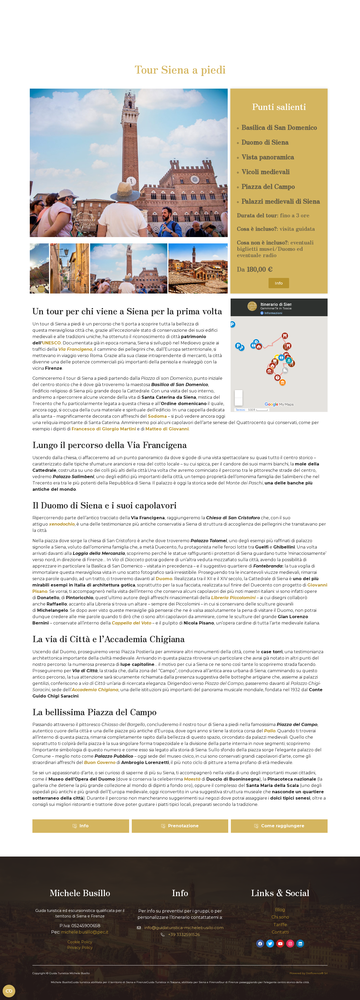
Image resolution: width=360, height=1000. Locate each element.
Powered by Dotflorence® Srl (309, 973)
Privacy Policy (80, 947)
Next (220, 269)
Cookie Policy (79, 942)
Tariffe (280, 924)
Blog (280, 909)
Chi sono (280, 917)
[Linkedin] (300, 944)
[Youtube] (280, 944)
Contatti (280, 932)
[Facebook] (260, 944)
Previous (38, 269)
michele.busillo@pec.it (85, 932)
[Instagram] (290, 944)
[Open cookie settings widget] (9, 991)
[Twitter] (270, 944)
